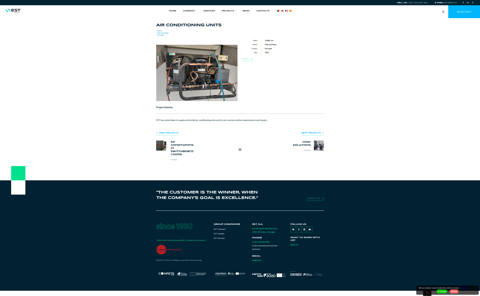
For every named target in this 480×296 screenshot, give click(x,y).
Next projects (311, 133)
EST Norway (219, 238)
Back (245, 59)
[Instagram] (472, 2)
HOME (172, 11)
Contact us (313, 198)
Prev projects (168, 133)
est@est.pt (450, 3)
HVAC (174, 160)
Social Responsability (176, 240)
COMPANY (189, 11)
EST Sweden (219, 233)
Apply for (294, 244)
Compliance (190, 240)
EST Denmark (220, 229)
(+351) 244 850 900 (418, 3)
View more (464, 288)
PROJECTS (228, 11)
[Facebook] (463, 2)
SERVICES (209, 11)
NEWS (246, 11)
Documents (201, 240)
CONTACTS (263, 11)
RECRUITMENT (464, 12)
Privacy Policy (161, 240)
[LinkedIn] (468, 2)
